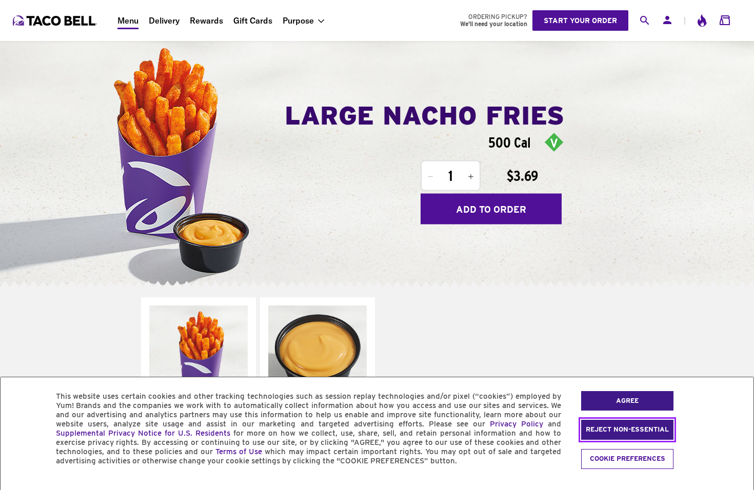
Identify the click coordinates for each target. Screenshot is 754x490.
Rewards (206, 20)
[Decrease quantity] (430, 176)
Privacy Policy (516, 423)
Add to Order (491, 208)
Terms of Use (238, 451)
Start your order (580, 20)
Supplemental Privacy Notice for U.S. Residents (143, 433)
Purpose (298, 20)
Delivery (164, 20)
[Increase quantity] (471, 176)
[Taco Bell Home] (56, 20)
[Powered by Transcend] (17, 484)
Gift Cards (252, 20)
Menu (127, 20)
